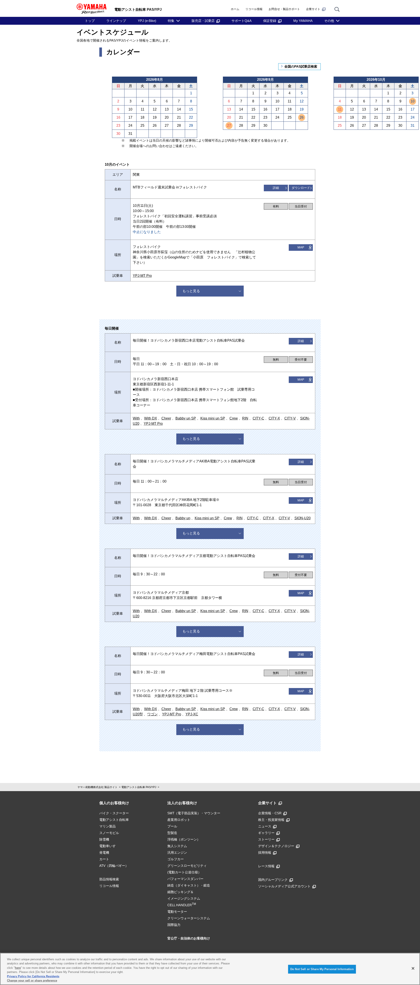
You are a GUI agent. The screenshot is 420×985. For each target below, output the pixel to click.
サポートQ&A (241, 21)
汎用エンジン (177, 852)
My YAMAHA (303, 21)
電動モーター (177, 911)
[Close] (413, 968)
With (136, 418)
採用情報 (264, 852)
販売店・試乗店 (203, 21)
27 (229, 125)
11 (340, 109)
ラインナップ (116, 21)
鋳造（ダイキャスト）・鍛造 (188, 885)
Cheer (166, 418)
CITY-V (290, 418)
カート (104, 859)
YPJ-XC (192, 714)
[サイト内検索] (337, 9)
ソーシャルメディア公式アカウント (284, 886)
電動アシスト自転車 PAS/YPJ (138, 787)
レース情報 (266, 866)
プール (172, 826)
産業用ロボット (178, 820)
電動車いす (107, 846)
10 (413, 101)
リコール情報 (253, 9)
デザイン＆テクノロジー (276, 846)
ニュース (264, 826)
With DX (150, 418)
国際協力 (173, 925)
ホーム (235, 9)
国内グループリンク (273, 879)
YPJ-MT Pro (142, 275)
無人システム (177, 846)
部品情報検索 (109, 879)
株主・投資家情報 (271, 820)
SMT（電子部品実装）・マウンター (193, 813)
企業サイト (313, 9)
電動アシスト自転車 (114, 820)
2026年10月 (376, 79)
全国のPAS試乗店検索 (300, 66)
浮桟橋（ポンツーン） (183, 839)
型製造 (172, 833)
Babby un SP (185, 418)
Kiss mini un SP (212, 418)
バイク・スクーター (114, 813)
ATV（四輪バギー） (113, 865)
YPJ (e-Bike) (147, 21)
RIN (245, 418)
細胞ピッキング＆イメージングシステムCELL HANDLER (183, 898)
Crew (233, 418)
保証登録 (269, 21)
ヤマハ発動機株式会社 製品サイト (97, 787)
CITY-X (274, 418)
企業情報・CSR (270, 813)
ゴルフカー (175, 859)
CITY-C (258, 418)
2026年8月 (154, 79)
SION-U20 (302, 518)
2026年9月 (265, 79)
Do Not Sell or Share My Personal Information (322, 969)
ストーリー (266, 839)
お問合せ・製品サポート (284, 9)
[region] (210, 969)
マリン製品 (107, 826)
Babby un (182, 518)
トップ (90, 21)
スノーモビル (109, 833)
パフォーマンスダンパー (185, 879)
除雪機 (104, 839)
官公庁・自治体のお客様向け (188, 938)
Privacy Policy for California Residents (33, 976)
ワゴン (152, 714)
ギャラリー (266, 833)
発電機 (104, 852)
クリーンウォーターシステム (188, 918)
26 (302, 117)
